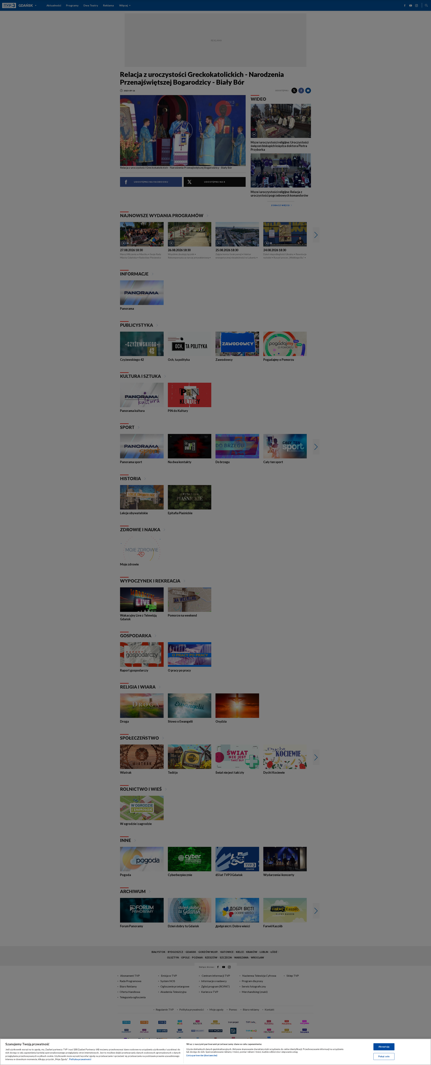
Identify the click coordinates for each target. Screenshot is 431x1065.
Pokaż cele (384, 1056)
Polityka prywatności (80, 1059)
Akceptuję (383, 1046)
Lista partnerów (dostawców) (201, 1055)
